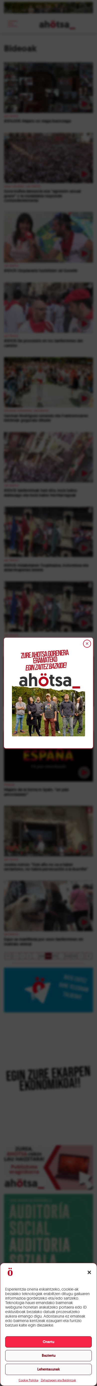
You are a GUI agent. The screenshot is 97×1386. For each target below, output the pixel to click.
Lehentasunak (48, 1369)
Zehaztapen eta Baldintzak (58, 1380)
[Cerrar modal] (87, 644)
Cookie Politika (28, 1380)
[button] (89, 1272)
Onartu (48, 1341)
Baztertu (48, 1355)
